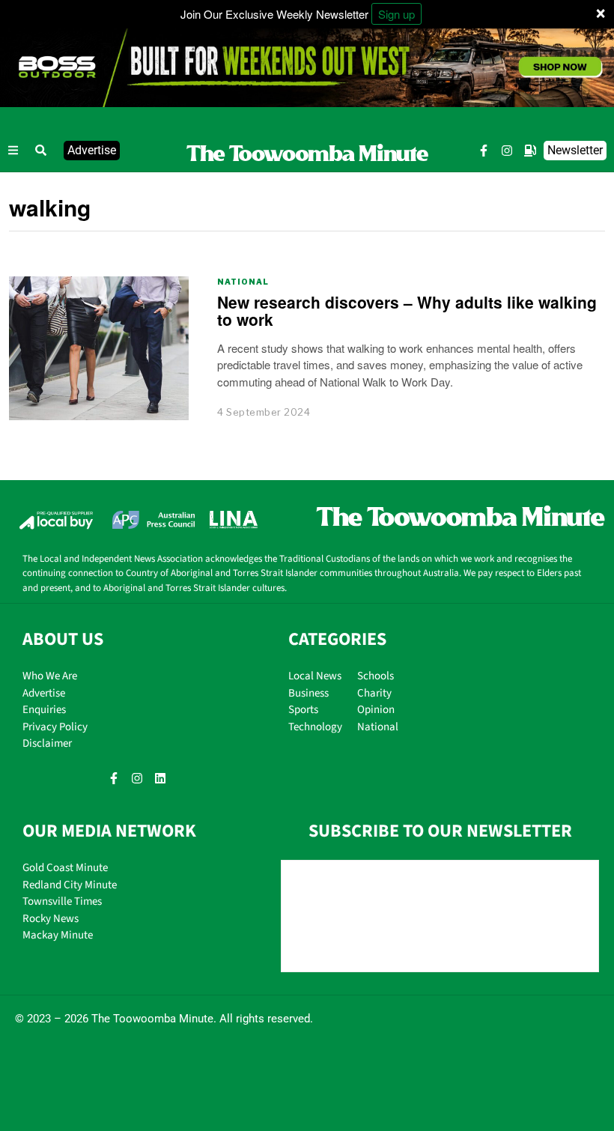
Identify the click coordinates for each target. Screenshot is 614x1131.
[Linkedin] (160, 778)
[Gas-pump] (530, 151)
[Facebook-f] (484, 151)
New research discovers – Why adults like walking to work (407, 310)
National (243, 281)
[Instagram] (507, 151)
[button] (41, 150)
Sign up (396, 14)
